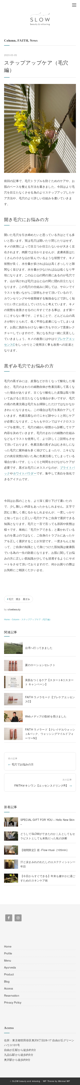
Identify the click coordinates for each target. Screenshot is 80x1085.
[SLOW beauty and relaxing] (40, 18)
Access (8, 988)
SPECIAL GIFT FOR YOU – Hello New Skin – (47, 822)
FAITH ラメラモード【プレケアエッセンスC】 (50, 699)
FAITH (22, 40)
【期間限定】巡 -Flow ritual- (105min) (44, 850)
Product (9, 974)
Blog (7, 981)
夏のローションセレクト (40, 665)
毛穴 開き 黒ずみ (19, 599)
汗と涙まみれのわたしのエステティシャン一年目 (47, 864)
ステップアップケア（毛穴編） (36, 619)
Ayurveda (10, 967)
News (34, 40)
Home (8, 946)
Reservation (11, 995)
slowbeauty (14, 609)
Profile (8, 953)
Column (10, 40)
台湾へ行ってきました (39, 648)
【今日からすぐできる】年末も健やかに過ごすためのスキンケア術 (47, 878)
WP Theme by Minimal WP (56, 1081)
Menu (7, 960)
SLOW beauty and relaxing (26, 1081)
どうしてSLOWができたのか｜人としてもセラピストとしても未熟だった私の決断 (47, 836)
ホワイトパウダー (25, 473)
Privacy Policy (12, 1002)
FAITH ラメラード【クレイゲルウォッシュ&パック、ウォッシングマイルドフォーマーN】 (50, 733)
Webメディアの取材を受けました (46, 716)
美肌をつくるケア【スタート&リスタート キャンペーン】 (49, 682)
